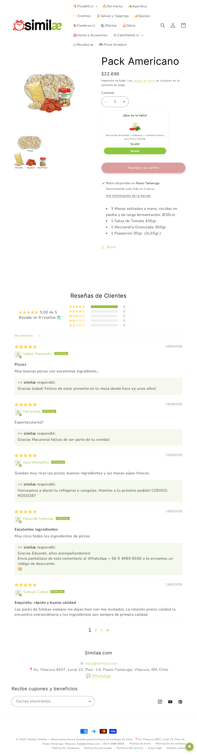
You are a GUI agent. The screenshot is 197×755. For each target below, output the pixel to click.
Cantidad (107, 93)
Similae (32, 739)
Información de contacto (170, 743)
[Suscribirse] (89, 701)
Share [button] (111, 247)
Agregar (135, 150)
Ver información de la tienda (128, 195)
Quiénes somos (176, 748)
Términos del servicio (129, 748)
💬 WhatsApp (98, 675)
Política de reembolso (66, 748)
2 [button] (96, 629)
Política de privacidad (98, 748)
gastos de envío (144, 80)
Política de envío (140, 743)
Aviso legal (155, 748)
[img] (26, 346)
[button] (84, 6)
